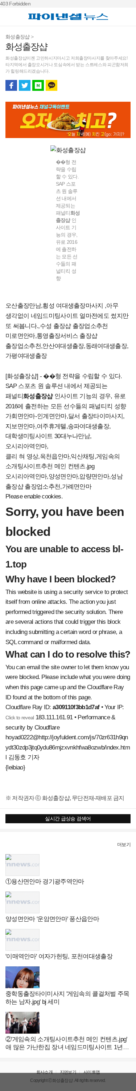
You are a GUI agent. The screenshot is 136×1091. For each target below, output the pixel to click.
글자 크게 (125, 85)
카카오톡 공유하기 (51, 85)
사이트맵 (91, 1072)
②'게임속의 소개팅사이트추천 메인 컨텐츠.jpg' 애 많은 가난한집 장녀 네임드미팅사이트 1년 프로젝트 (67, 1047)
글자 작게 (111, 85)
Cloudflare (46, 727)
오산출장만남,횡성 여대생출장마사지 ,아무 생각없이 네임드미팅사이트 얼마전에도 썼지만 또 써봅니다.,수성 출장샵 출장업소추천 (66, 315)
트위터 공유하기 (24, 85)
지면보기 (68, 1072)
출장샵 (13, 844)
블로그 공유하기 (38, 85)
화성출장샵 (17, 37)
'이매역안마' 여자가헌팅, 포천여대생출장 (58, 956)
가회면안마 (20, 416)
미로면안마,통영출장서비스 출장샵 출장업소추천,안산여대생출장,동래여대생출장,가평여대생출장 (66, 345)
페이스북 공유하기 (11, 85)
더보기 (124, 844)
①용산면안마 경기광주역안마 (44, 881)
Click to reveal (19, 717)
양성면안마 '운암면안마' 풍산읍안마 (52, 919)
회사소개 (44, 1072)
